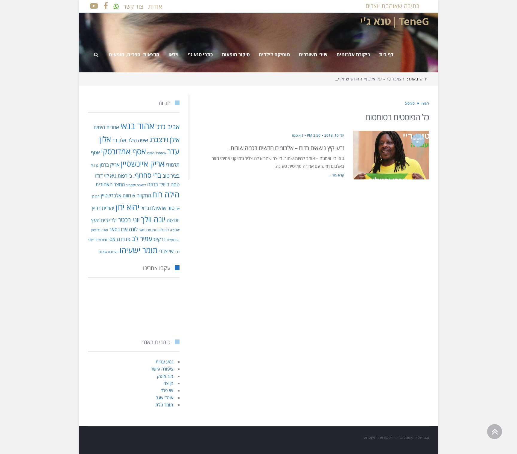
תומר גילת (164, 405)
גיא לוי (110, 175)
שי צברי (166, 251)
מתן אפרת (173, 240)
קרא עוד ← (336, 175)
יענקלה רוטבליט (169, 230)
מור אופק (165, 376)
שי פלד (167, 390)
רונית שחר (101, 240)
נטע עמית (164, 362)
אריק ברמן (110, 164)
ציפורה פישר (162, 369)
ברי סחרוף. (147, 175)
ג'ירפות (125, 175)
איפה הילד (137, 140)
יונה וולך (153, 219)
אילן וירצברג (164, 139)
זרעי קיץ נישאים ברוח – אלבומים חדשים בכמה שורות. (286, 148)
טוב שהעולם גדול (157, 208)
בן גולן (94, 165)
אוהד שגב (164, 397)
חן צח (168, 383)
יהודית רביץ (103, 208)
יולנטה (173, 220)
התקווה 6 (141, 195)
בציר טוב (171, 175)
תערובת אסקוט (108, 252)
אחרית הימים (106, 127)
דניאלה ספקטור (136, 185)
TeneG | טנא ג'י (394, 21)
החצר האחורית (110, 184)
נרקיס (159, 239)
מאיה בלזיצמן (99, 230)
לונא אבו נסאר (148, 230)
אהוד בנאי (137, 126)
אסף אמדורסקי (123, 151)
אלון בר (119, 140)
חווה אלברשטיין (116, 195)
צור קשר (133, 6)
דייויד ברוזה (158, 184)
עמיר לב (142, 238)
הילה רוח (166, 194)
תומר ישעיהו (138, 250)
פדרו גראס (120, 239)
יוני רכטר (129, 219)
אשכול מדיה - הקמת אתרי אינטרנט (388, 437)
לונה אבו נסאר (123, 229)
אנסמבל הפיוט (156, 153)
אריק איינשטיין (143, 163)
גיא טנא (297, 135)
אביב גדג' (167, 126)
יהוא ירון (127, 207)
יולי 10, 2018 (334, 135)
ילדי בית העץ (104, 220)
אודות (155, 6)
